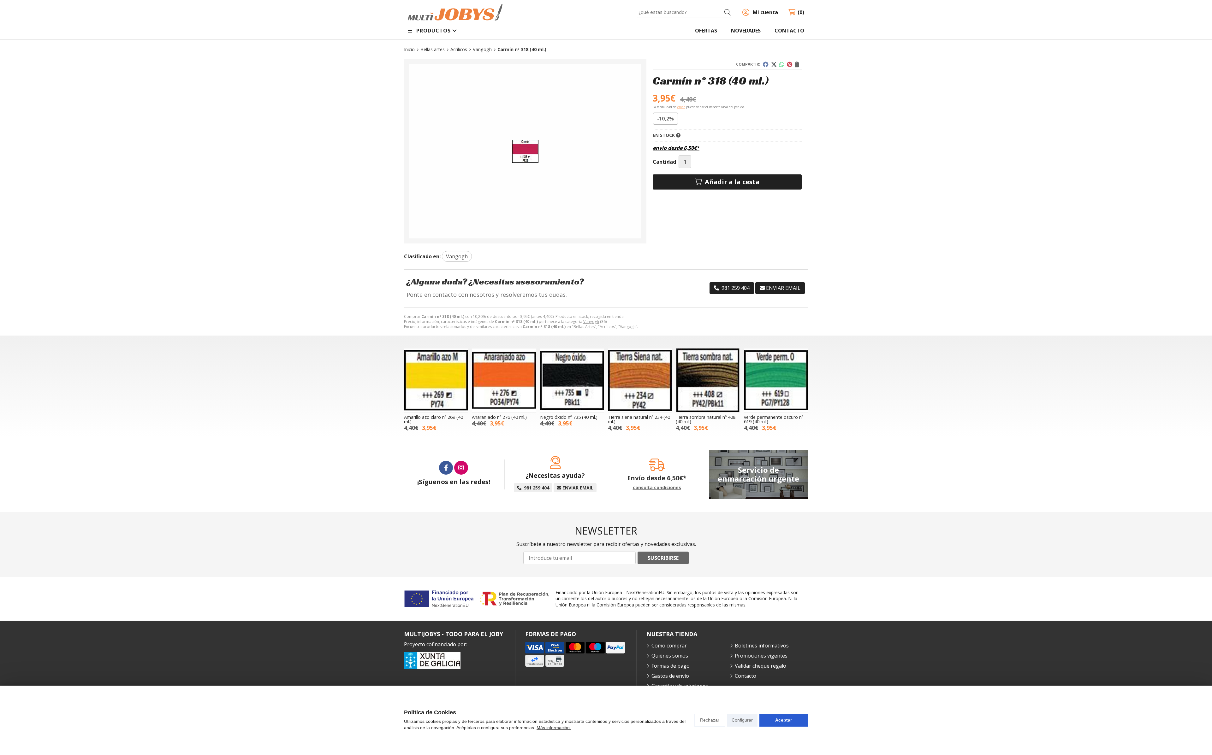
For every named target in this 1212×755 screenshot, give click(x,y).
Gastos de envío (670, 675)
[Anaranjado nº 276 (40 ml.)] (504, 380)
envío (681, 107)
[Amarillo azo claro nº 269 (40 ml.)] (436, 380)
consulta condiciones (657, 487)
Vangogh (591, 321)
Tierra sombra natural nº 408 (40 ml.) (705, 419)
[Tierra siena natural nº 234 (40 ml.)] (640, 380)
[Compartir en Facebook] (766, 64)
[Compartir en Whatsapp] (781, 64)
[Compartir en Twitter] (774, 64)
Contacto (745, 675)
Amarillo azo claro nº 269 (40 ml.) (433, 419)
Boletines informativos (762, 645)
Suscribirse (663, 557)
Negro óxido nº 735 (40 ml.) (568, 417)
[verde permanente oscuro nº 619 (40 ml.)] (776, 380)
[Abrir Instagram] (461, 467)
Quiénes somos (669, 655)
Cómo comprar (669, 645)
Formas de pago (670, 665)
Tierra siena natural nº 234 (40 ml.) (639, 419)
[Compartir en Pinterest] (789, 64)
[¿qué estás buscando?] (684, 12)
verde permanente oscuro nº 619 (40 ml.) (773, 419)
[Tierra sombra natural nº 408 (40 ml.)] (708, 380)
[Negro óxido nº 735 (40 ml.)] (572, 380)
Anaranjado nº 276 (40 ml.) (499, 417)
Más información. (554, 727)
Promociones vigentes (761, 655)
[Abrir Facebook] (446, 467)
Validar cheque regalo (760, 665)
